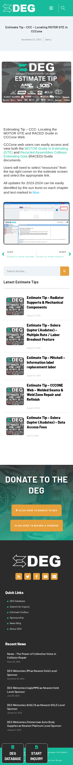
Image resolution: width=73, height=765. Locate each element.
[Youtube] (45, 576)
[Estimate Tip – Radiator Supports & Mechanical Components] (15, 306)
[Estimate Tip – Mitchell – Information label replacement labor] (15, 366)
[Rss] (18, 576)
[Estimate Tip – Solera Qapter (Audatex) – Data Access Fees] (15, 426)
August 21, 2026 (33, 315)
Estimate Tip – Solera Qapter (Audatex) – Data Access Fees (46, 422)
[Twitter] (27, 576)
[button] (51, 8)
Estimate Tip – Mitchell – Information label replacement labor (46, 362)
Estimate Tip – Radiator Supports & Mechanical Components (45, 302)
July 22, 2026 (32, 435)
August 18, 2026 (33, 348)
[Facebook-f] (36, 576)
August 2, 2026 (33, 408)
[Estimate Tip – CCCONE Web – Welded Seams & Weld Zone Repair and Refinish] (15, 396)
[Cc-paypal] (54, 576)
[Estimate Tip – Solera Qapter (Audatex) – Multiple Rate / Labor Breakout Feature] (15, 336)
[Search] (64, 271)
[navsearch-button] (63, 8)
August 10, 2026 (34, 375)
